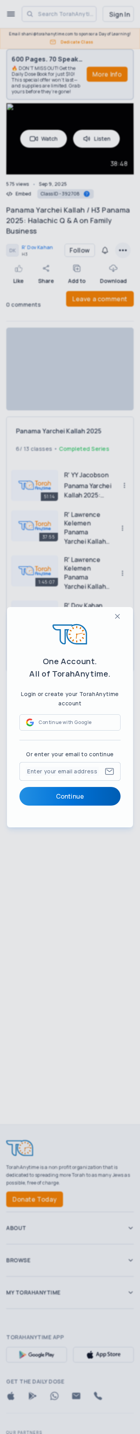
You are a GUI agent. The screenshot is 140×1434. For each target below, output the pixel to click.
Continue (70, 796)
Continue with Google (65, 722)
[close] (117, 616)
